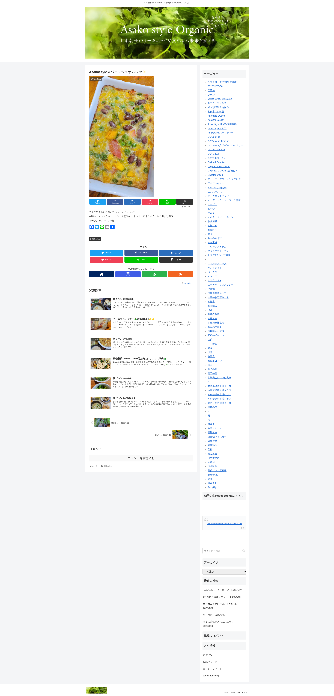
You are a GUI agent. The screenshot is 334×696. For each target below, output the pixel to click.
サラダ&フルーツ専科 (219, 255)
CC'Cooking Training (218, 141)
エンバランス (215, 191)
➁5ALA (211, 94)
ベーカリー (213, 272)
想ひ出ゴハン (215, 360)
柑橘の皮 (212, 407)
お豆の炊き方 (215, 238)
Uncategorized (215, 175)
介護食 (211, 301)
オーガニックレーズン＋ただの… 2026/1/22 (222, 606)
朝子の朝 (212, 373)
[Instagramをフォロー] (128, 274)
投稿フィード (210, 662)
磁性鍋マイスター (217, 436)
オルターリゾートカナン (221, 217)
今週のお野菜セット (218, 297)
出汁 (210, 310)
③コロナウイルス (217, 103)
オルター (212, 213)
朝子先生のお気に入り (219, 377)
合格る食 (212, 318)
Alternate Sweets (216, 115)
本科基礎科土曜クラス (219, 386)
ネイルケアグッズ (217, 263)
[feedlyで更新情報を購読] (154, 274)
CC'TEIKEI (213, 154)
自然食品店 (213, 458)
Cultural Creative (216, 162)
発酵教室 (212, 432)
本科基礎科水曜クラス (219, 394)
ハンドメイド (215, 268)
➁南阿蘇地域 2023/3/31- (220, 99)
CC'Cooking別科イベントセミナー (226, 145)
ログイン (207, 655)
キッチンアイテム (217, 246)
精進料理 (212, 445)
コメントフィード (212, 669)
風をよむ (212, 483)
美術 (210, 449)
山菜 (210, 339)
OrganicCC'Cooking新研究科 (223, 170)
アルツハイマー (216, 183)
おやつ (211, 208)
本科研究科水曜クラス (219, 403)
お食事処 (212, 242)
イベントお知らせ (217, 187)
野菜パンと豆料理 (217, 470)
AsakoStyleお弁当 (217, 128)
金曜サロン (213, 474)
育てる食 (212, 453)
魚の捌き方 (213, 487)
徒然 (210, 352)
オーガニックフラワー (219, 196)
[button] (243, 550)
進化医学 (212, 466)
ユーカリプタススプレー (221, 284)
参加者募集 (213, 314)
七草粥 (211, 289)
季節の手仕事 (215, 327)
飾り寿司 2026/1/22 (214, 615)
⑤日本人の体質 (216, 111)
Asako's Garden (216, 120)
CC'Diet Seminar (216, 149)
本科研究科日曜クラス (219, 398)
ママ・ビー (213, 276)
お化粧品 (212, 221)
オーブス (212, 204)
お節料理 (212, 230)
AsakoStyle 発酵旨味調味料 (222, 124)
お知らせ (212, 225)
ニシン (211, 259)
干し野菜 (212, 344)
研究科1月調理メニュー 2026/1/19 (222, 597)
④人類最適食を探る (218, 107)
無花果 (211, 424)
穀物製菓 (212, 441)
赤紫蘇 (211, 462)
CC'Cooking (95, 239)
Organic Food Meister (219, 166)
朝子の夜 (212, 369)
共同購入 (212, 306)
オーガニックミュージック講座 (224, 200)
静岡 (210, 479)
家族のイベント (216, 335)
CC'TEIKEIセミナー (218, 158)
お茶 (210, 234)
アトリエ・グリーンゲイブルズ (224, 179)
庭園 (210, 348)
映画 (210, 365)
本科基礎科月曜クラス (219, 390)
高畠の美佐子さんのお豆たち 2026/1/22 (219, 623)
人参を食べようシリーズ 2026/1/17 (222, 590)
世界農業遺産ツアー (218, 293)
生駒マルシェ (215, 428)
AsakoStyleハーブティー (221, 132)
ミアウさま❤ (214, 280)
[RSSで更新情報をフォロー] (180, 274)
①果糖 (211, 90)
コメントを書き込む (141, 458)
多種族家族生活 (216, 322)
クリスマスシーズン (218, 251)
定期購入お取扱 (216, 331)
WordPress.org (211, 675)
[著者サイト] (101, 274)
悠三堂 (211, 356)
